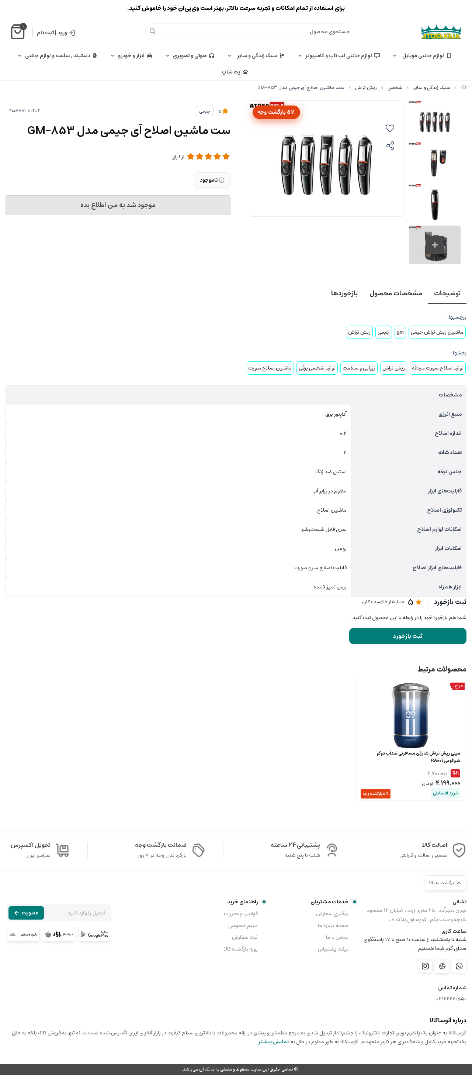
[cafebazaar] (59, 934)
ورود (62, 32)
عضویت (30, 913)
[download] (23, 934)
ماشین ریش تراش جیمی (437, 332)
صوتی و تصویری (190, 55)
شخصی (395, 87)
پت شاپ (231, 72)
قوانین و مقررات (240, 913)
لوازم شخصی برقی (317, 368)
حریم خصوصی (242, 925)
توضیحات (447, 293)
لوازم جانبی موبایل (422, 55)
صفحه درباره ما (333, 925)
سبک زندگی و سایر (256, 55)
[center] (153, 31)
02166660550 (451, 999)
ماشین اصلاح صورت (270, 368)
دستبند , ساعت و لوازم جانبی (57, 55)
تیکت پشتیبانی (333, 949)
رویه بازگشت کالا (240, 949)
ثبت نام (45, 32)
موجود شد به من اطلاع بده (118, 205)
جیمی (204, 111)
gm (400, 332)
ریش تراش (366, 87)
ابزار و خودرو (131, 55)
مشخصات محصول (395, 293)
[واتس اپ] (459, 966)
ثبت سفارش (244, 937)
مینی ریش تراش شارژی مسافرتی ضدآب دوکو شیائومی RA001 (418, 757)
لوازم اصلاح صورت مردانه (438, 368)
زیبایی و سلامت (359, 368)
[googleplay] (94, 934)
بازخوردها (344, 293)
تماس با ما (337, 937)
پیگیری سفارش (332, 913)
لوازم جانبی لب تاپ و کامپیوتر (338, 55)
